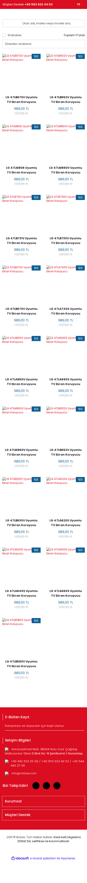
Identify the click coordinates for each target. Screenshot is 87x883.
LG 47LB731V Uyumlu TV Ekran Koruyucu (21, 240)
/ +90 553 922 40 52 (54, 761)
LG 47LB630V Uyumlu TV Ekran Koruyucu (21, 522)
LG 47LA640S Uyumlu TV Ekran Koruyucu (21, 593)
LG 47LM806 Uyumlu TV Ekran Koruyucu (21, 170)
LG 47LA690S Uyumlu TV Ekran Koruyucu (66, 381)
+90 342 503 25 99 (25, 761)
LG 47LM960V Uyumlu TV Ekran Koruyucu (21, 452)
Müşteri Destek (28, 4)
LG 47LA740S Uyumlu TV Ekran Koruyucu (66, 311)
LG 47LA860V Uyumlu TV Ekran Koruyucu (21, 381)
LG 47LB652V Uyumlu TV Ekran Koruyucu (66, 99)
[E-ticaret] (43, 858)
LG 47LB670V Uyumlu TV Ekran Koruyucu (21, 99)
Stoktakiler (14, 35)
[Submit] (81, 727)
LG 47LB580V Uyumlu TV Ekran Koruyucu (21, 663)
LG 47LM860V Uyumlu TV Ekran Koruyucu (65, 170)
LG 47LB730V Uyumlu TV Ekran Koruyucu (65, 240)
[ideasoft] (20, 858)
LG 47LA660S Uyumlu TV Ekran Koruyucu (66, 593)
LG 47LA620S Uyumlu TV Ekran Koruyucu (66, 522)
